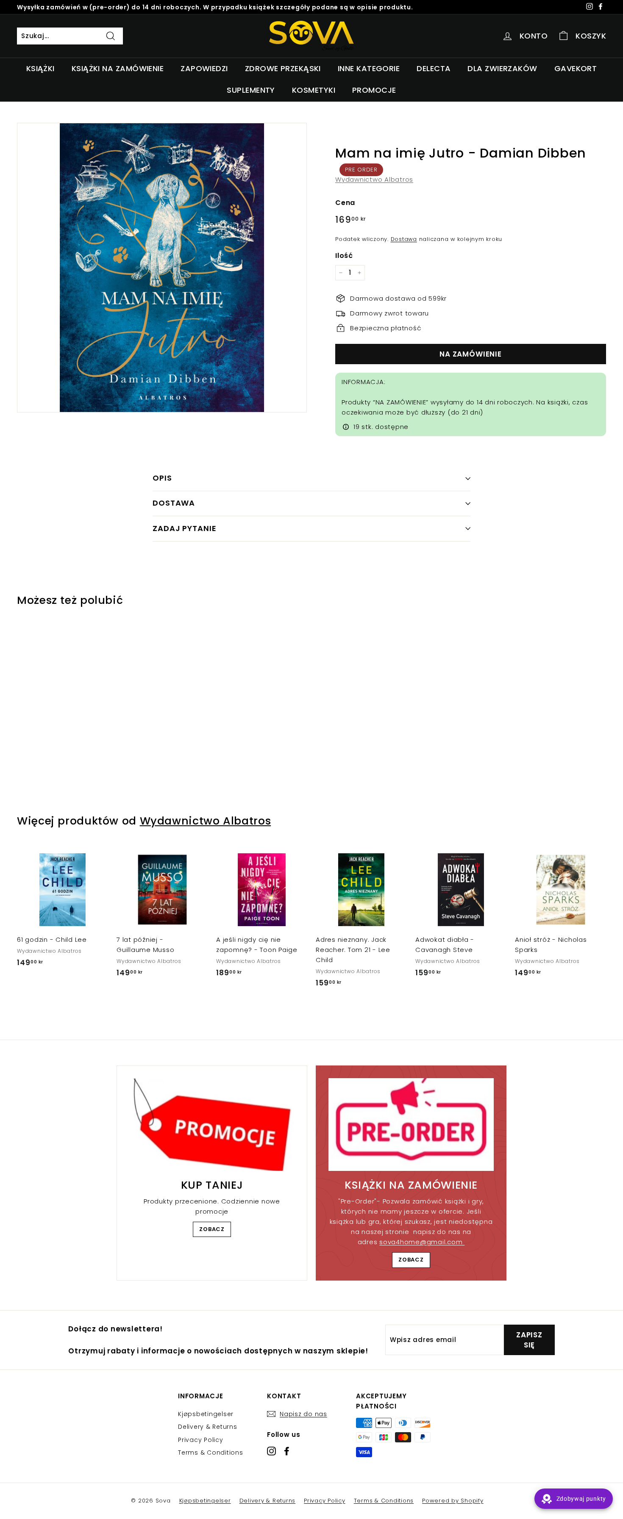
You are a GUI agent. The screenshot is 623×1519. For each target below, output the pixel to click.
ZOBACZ (212, 1229)
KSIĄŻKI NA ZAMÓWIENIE (118, 68)
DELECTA (434, 68)
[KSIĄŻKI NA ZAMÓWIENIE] (411, 1124)
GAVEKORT (575, 68)
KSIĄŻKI (40, 68)
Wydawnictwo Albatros (374, 179)
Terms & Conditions (210, 1452)
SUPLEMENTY (251, 90)
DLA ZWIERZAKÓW (502, 68)
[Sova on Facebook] (286, 1451)
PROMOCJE (374, 90)
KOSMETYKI (313, 90)
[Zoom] (161, 267)
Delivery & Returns (207, 1426)
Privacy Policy (200, 1440)
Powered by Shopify (453, 1501)
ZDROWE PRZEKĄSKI (283, 68)
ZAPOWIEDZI (204, 68)
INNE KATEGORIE (369, 68)
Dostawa (404, 239)
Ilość (344, 255)
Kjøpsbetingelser (206, 1414)
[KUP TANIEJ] (212, 1125)
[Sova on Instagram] (271, 1451)
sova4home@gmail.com (421, 1241)
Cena (345, 203)
